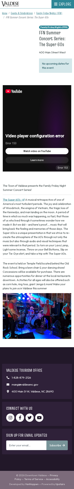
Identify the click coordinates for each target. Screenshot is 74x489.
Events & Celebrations (22, 13)
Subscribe (55, 445)
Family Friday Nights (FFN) (49, 13)
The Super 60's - (14, 199)
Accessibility (53, 479)
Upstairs (60, 484)
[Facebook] (20, 418)
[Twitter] (29, 418)
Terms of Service (33, 479)
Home (4, 13)
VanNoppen (32, 484)
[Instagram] (10, 418)
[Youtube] (39, 418)
